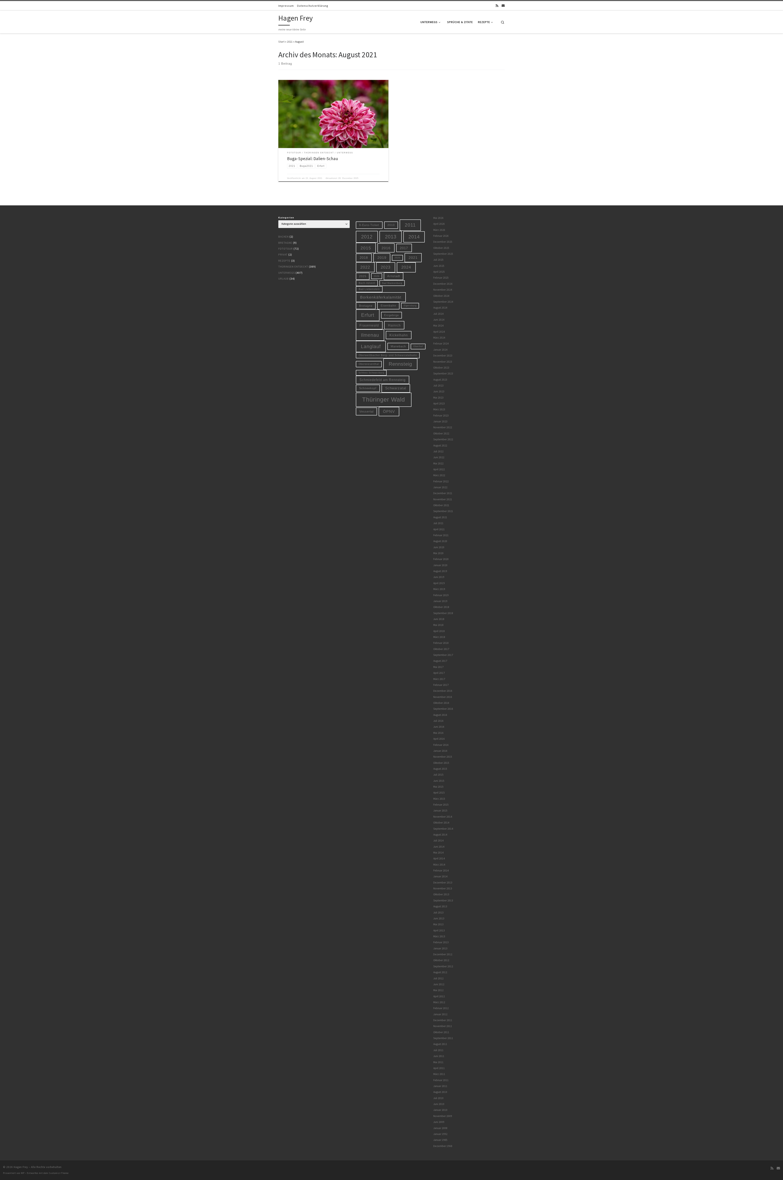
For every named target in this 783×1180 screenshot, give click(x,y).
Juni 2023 (438, 391)
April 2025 (439, 271)
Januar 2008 (440, 1128)
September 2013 (443, 900)
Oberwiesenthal (369, 364)
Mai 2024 (438, 325)
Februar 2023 (441, 415)
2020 (397, 257)
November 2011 (442, 1026)
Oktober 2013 (441, 894)
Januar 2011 (440, 1086)
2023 (385, 267)
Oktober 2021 (441, 505)
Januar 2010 (440, 1110)
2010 (391, 225)
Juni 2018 (438, 619)
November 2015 (442, 756)
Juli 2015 (438, 774)
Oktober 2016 (441, 703)
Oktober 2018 (441, 607)
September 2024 (443, 301)
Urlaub (283, 278)
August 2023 (440, 379)
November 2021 (442, 499)
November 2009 (442, 1116)
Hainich (394, 325)
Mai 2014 (438, 852)
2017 (404, 248)
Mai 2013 (438, 924)
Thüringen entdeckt (293, 266)
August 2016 (440, 715)
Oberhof (418, 346)
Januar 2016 (440, 751)
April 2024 (439, 331)
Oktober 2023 (441, 367)
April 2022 (439, 469)
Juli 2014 (438, 840)
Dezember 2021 (442, 493)
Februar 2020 (441, 559)
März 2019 (439, 589)
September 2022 (443, 439)
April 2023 (439, 403)
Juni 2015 (438, 781)
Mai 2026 (438, 218)
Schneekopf (367, 388)
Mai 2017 (438, 667)
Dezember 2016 (442, 691)
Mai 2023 (438, 397)
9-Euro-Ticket (369, 225)
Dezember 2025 (442, 242)
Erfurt (367, 315)
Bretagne (285, 243)
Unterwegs (286, 273)
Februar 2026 (441, 236)
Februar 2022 (441, 481)
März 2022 (439, 475)
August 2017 (440, 661)
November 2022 (442, 427)
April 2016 (439, 739)
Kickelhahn (398, 335)
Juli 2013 (438, 912)
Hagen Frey (21, 1167)
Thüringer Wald (383, 399)
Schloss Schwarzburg (371, 372)
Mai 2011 (438, 1062)
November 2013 (442, 888)
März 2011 (439, 1074)
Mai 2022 (438, 463)
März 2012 (439, 1002)
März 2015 (439, 798)
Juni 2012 (438, 984)
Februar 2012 (441, 1008)
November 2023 (442, 361)
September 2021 (443, 511)
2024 (406, 267)
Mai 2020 (438, 553)
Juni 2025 (438, 266)
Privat (283, 254)
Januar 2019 (440, 601)
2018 (364, 258)
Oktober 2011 (441, 1032)
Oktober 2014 (441, 822)
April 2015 (439, 792)
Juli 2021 (438, 523)
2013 (390, 236)
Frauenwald (369, 325)
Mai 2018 (438, 625)
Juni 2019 (438, 577)
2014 (414, 236)
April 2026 (439, 224)
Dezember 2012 (442, 954)
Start (281, 41)
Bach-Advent (367, 283)
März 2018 (439, 637)
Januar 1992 (440, 1134)
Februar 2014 (441, 870)
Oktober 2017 (441, 649)
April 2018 (439, 631)
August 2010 (440, 1092)
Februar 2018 (441, 643)
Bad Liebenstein (369, 289)
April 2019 (439, 583)
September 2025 (443, 254)
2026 (376, 276)
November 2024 (442, 289)
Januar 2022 (440, 487)
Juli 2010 (438, 1098)
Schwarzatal (395, 388)
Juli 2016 (438, 721)
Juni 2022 (438, 457)
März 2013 (439, 936)
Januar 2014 (440, 876)
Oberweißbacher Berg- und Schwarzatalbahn (388, 355)
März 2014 (439, 864)
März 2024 (439, 337)
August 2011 (440, 1044)
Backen (283, 236)
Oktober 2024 (441, 296)
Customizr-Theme (59, 1173)
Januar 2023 (440, 421)
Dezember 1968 (442, 1146)
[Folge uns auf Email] (503, 5)
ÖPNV (389, 411)
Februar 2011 (441, 1080)
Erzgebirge (391, 315)
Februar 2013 (441, 942)
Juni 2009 (438, 1122)
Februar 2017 (441, 685)
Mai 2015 (438, 786)
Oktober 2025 (441, 248)
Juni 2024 (438, 319)
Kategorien (286, 217)
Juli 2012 (438, 978)
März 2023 (439, 409)
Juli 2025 (438, 259)
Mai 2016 (438, 733)
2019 (381, 258)
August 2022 (440, 445)
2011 (410, 225)
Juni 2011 (438, 1056)
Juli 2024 (438, 313)
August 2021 (440, 517)
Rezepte (284, 260)
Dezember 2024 (442, 284)
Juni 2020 (438, 547)
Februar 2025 (441, 277)
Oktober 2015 (441, 763)
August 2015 (440, 768)
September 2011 (443, 1038)
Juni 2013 (438, 918)
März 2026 (439, 230)
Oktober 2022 (441, 433)
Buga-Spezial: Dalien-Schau (312, 158)
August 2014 (440, 834)
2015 (366, 248)
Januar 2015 (440, 810)
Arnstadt (393, 276)
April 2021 (439, 529)
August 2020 (440, 541)
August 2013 (440, 906)
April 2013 (439, 930)
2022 (365, 267)
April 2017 (439, 673)
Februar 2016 (441, 745)
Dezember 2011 (442, 1020)
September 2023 (443, 373)
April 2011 (439, 1068)
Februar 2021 (441, 535)
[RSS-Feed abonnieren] (497, 5)
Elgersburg (410, 305)
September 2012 (443, 966)
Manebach (398, 346)
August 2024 (440, 307)
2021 (290, 41)
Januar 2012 (440, 1014)
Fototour (285, 248)
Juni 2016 (438, 726)
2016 (386, 248)
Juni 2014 (438, 846)
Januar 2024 (440, 349)
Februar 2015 (441, 804)
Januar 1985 (440, 1140)
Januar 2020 (440, 565)
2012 (367, 236)
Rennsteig (400, 364)
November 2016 (442, 697)
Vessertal (366, 411)
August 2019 (440, 571)
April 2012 (439, 996)
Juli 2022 (438, 451)
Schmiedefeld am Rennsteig (382, 380)
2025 (362, 276)
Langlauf (371, 346)
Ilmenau (370, 335)
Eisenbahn (388, 305)
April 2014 (439, 858)
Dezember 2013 (442, 882)
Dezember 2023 (442, 355)
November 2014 (442, 816)
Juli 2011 (438, 1050)
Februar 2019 (441, 595)
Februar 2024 (441, 343)
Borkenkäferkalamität (380, 297)
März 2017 (439, 679)
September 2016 (443, 709)
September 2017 (443, 655)
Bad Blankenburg (392, 283)
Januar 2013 (440, 948)
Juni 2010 (438, 1104)
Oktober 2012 (441, 960)
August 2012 (440, 972)
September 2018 (443, 613)
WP (22, 1173)
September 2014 (443, 828)
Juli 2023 (438, 385)
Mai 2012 (438, 990)
